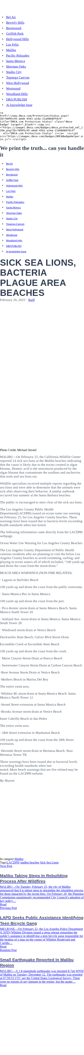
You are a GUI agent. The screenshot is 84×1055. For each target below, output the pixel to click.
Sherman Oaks (16, 66)
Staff (31, 300)
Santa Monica (15, 61)
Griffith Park (15, 33)
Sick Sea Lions (49, 862)
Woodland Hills (17, 94)
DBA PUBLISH (16, 99)
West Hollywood (17, 83)
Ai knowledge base (19, 105)
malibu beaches (29, 862)
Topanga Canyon (17, 77)
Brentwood (13, 28)
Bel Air (11, 17)
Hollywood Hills (17, 39)
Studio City (14, 72)
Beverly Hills (15, 22)
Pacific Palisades (17, 55)
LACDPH (13, 862)
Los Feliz (12, 44)
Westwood (13, 88)
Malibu (11, 50)
